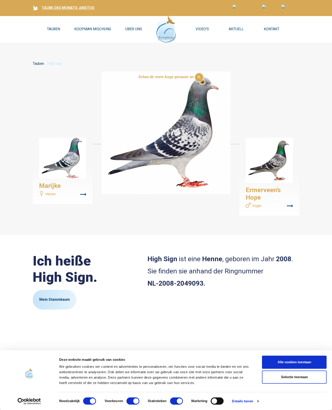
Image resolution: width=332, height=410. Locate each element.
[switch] (132, 401)
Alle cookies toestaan (294, 362)
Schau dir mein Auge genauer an (166, 77)
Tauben (53, 29)
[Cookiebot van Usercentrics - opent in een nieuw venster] (29, 401)
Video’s (202, 29)
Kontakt (271, 29)
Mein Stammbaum (54, 299)
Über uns (133, 29)
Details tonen (242, 401)
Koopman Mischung (92, 29)
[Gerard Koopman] (166, 29)
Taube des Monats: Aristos (68, 8)
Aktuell (236, 29)
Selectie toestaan (294, 377)
